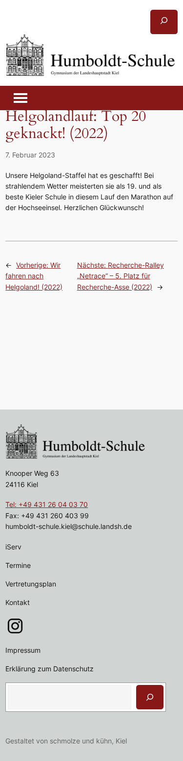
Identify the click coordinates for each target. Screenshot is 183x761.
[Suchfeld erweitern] (164, 22)
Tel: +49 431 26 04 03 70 (46, 504)
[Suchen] (149, 697)
